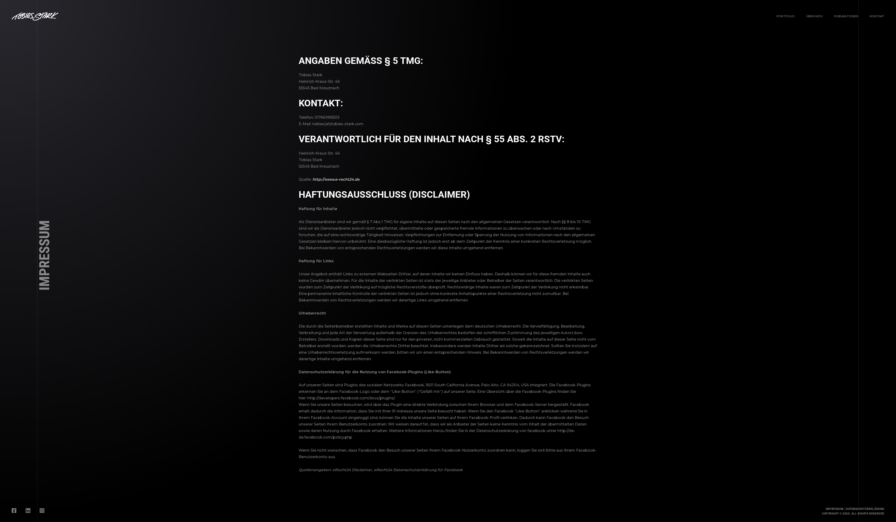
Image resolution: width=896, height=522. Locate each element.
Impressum (835, 509)
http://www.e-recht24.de (336, 179)
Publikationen (846, 16)
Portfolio (785, 16)
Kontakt (877, 16)
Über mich (814, 16)
